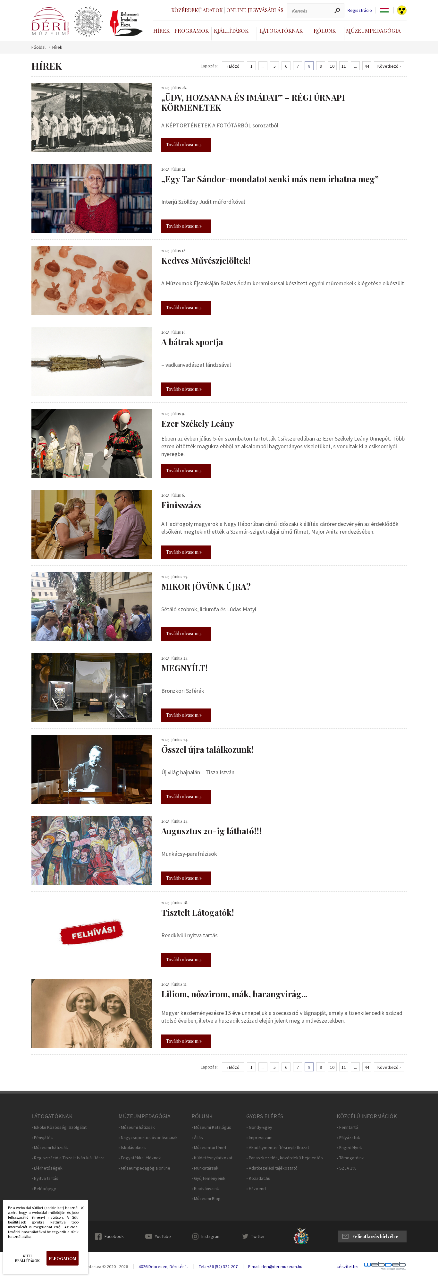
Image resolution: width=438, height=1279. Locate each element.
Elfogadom (62, 1258)
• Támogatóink (350, 1158)
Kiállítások (231, 30)
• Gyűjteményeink (208, 1178)
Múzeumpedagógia (373, 30)
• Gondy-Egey (259, 1127)
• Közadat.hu (258, 1178)
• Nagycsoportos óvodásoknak (148, 1137)
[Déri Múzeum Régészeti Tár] (88, 22)
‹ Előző (233, 66)
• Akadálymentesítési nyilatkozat (277, 1147)
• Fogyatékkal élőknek (139, 1158)
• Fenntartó (347, 1127)
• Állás (197, 1137)
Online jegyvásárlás (254, 10)
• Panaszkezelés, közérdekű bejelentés (284, 1158)
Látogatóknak (281, 30)
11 (343, 66)
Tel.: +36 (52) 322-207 (218, 1266)
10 (332, 66)
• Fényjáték (42, 1137)
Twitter (258, 1236)
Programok (191, 30)
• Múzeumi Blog (206, 1198)
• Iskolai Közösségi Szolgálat (59, 1127)
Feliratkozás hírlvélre (375, 1236)
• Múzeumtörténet (208, 1147)
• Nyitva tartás (44, 1178)
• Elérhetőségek (47, 1168)
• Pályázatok (348, 1137)
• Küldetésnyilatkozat (211, 1158)
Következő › (389, 66)
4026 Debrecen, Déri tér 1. (163, 1266)
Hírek (161, 30)
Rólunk (325, 30)
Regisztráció (360, 10)
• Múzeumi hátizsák (49, 1147)
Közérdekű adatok (197, 10)
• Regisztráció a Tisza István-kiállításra (68, 1158)
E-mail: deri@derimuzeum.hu (275, 1266)
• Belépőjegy (43, 1188)
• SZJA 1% (347, 1168)
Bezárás (79, 1209)
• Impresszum (259, 1137)
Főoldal (38, 47)
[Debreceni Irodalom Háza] (126, 23)
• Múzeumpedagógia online (144, 1168)
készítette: (347, 1266)
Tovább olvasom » (184, 145)
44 (367, 66)
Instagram (211, 1236)
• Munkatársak (204, 1168)
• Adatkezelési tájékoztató (272, 1168)
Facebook (114, 1236)
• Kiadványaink (205, 1188)
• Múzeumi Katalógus (211, 1127)
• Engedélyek (349, 1147)
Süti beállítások (27, 1258)
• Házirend (256, 1188)
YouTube (163, 1236)
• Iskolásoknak (132, 1147)
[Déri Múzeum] (50, 21)
